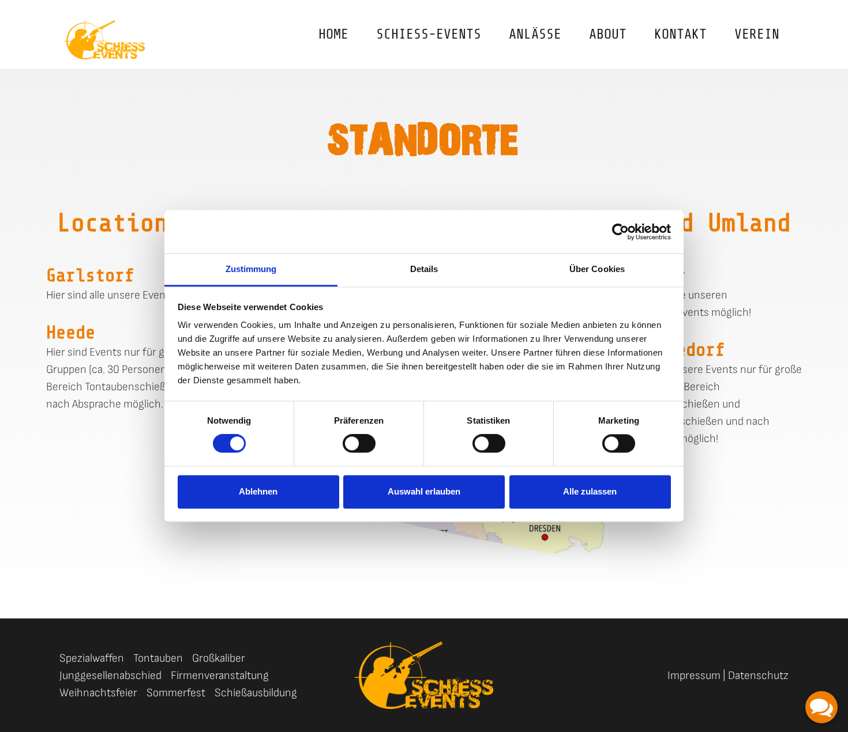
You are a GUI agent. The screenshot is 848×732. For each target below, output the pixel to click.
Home (333, 34)
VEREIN (756, 34)
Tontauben (158, 658)
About (607, 34)
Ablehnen (258, 491)
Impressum (694, 675)
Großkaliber (218, 658)
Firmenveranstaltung (220, 675)
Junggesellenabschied (110, 675)
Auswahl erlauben (424, 491)
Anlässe (535, 34)
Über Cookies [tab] (597, 269)
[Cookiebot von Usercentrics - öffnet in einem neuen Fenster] (620, 231)
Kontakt (680, 34)
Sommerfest (176, 693)
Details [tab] (424, 269)
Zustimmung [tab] (251, 269)
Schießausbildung (256, 693)
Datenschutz (758, 675)
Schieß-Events (428, 34)
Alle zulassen (590, 491)
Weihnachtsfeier (98, 693)
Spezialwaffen (91, 658)
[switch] (359, 444)
